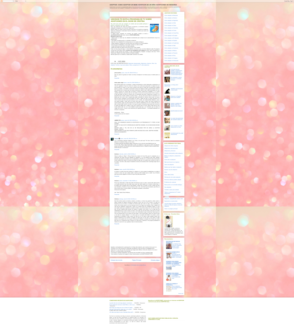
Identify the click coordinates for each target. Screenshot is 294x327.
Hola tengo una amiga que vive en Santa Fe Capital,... (121, 307)
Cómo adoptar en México (170, 50)
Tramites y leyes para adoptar (122, 65)
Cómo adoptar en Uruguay (170, 58)
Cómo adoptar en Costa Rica (171, 33)
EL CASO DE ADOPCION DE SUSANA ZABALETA (177, 119)
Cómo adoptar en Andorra (170, 18)
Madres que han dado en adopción (172, 167)
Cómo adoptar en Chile (170, 23)
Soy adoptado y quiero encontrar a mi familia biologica (176, 79)
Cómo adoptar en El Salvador (171, 38)
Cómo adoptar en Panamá (170, 53)
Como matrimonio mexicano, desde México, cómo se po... (122, 304)
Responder (116, 78)
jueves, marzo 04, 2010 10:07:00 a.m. (128, 138)
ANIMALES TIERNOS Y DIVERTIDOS (172, 284)
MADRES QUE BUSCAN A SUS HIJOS (177, 89)
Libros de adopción (169, 164)
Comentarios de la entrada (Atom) (138, 265)
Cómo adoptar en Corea (170, 30)
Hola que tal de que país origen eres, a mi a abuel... (120, 309)
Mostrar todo (180, 293)
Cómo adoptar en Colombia (171, 28)
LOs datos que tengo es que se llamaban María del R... (121, 312)
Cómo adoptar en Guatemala (171, 43)
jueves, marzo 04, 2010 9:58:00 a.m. (132, 82)
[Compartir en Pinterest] (124, 61)
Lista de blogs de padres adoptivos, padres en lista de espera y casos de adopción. (173, 205)
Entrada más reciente (116, 260)
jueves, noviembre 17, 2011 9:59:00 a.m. (128, 180)
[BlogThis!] (120, 61)
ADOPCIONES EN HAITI (177, 111)
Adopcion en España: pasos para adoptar (176, 97)
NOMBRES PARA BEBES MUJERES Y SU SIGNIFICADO (173, 274)
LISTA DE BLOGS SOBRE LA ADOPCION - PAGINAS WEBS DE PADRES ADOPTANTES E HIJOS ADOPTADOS (177, 72)
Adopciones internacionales (134, 63)
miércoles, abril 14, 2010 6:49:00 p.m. (127, 154)
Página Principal (136, 260)
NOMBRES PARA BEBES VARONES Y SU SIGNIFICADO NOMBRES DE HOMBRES (173, 262)
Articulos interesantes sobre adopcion (173, 153)
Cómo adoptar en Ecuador (170, 35)
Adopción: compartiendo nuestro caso (173, 198)
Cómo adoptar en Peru (170, 55)
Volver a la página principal (170, 208)
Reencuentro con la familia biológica (173, 184)
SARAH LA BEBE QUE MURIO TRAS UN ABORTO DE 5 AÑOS (176, 105)
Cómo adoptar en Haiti (169, 45)
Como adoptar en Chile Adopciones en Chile (176, 126)
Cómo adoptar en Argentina (171, 20)
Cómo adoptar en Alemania (171, 15)
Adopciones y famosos (146, 63)
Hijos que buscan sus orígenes (171, 162)
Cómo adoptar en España (170, 40)
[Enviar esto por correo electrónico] (118, 61)
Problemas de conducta (170, 182)
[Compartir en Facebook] (123, 61)
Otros (153, 63)
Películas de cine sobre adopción (172, 177)
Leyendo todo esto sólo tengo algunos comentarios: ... (121, 303)
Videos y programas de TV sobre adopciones (139, 65)
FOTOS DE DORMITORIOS (173, 252)
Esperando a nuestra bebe (170, 201)
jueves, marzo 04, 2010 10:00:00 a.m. (129, 120)
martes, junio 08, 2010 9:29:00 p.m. (127, 169)
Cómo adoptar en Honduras (171, 48)
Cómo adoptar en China (170, 25)
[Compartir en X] (121, 61)
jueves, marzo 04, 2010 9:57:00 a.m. (130, 72)
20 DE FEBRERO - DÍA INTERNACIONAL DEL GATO (177, 288)
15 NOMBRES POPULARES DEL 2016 (176, 277)
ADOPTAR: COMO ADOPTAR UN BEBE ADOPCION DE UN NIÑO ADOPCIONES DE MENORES (143, 5)
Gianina (116, 138)
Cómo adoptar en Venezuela (171, 60)
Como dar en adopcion (170, 159)
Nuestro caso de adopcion (170, 169)
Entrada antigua (155, 260)
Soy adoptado (167, 187)
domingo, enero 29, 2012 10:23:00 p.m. (128, 199)
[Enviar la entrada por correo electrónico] (115, 61)
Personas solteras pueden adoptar (172, 179)
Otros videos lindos (169, 174)
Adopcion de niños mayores (171, 145)
